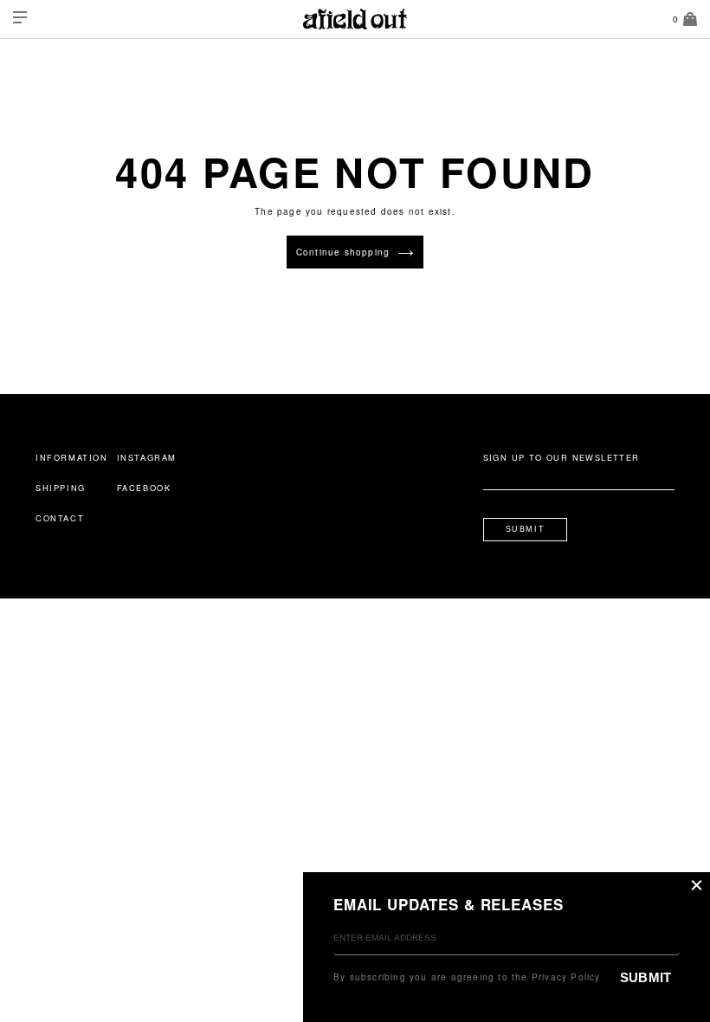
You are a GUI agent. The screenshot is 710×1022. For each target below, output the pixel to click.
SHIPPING (61, 488)
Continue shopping (343, 252)
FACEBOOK (144, 488)
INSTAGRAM (147, 457)
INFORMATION (72, 457)
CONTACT (60, 518)
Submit (525, 529)
